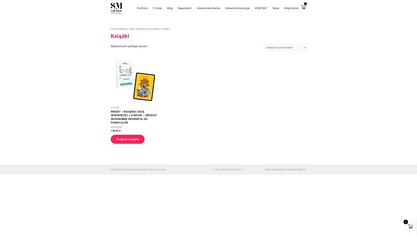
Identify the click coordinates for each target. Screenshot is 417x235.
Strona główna (119, 28)
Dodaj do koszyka (127, 139)
